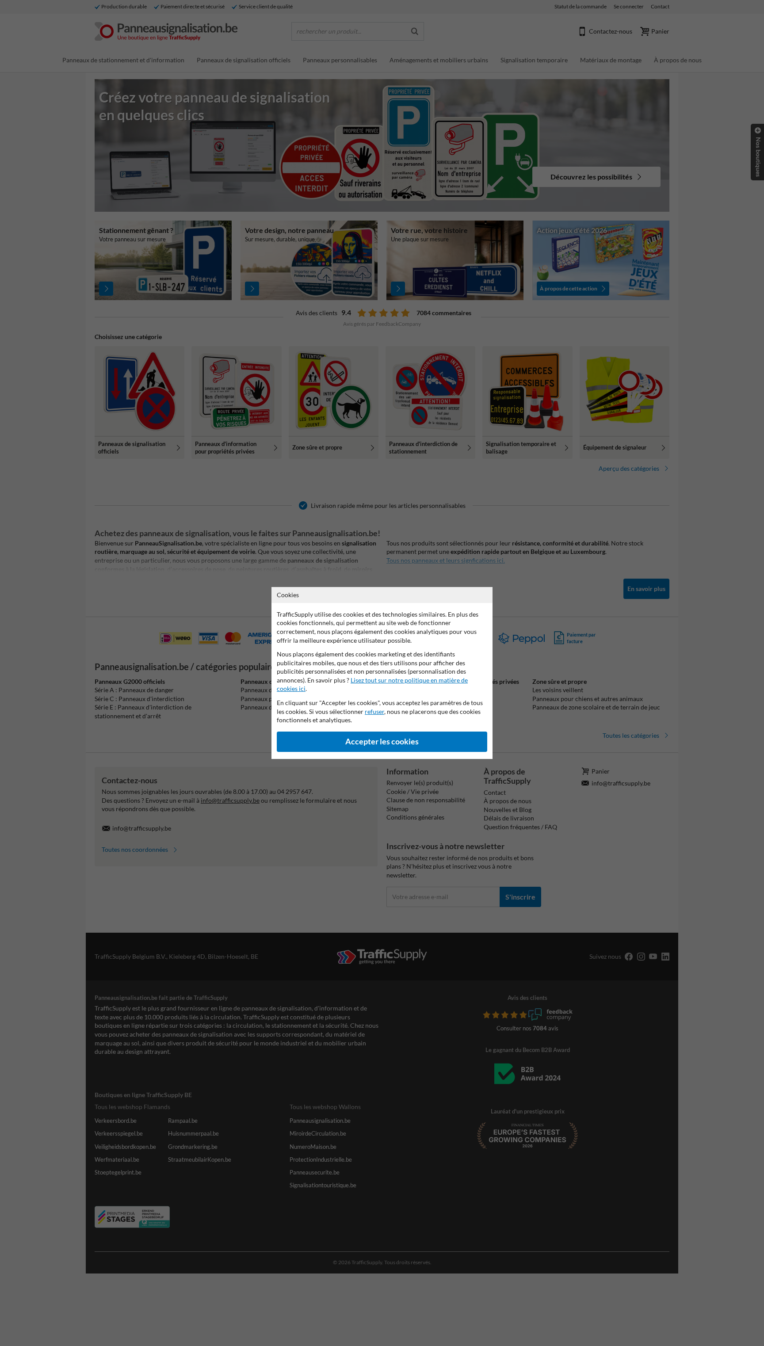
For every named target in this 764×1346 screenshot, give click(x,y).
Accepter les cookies (382, 741)
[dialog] (382, 673)
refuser (374, 711)
